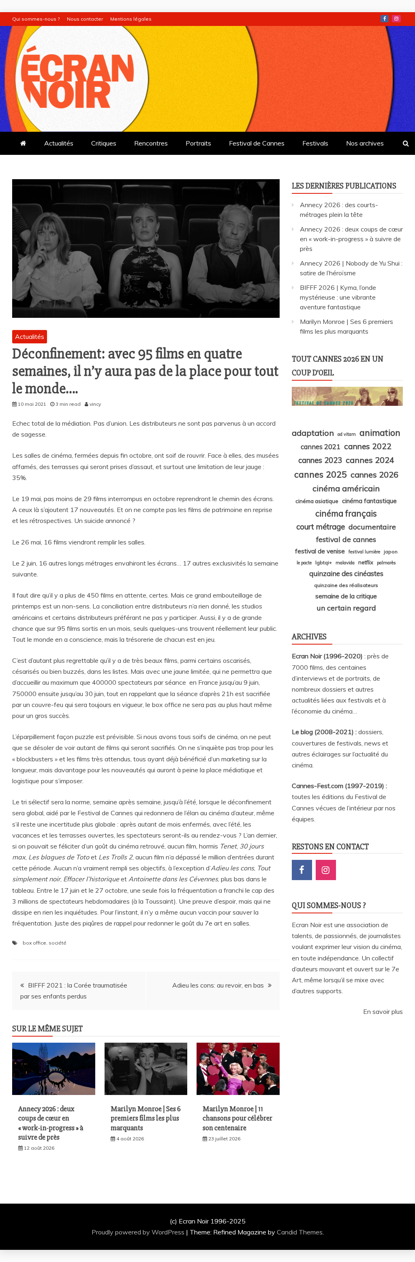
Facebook (385, 18)
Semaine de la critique (346, 596)
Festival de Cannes (257, 143)
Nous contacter (85, 19)
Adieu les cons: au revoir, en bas (218, 985)
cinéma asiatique (316, 501)
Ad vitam (347, 434)
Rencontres (151, 143)
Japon (391, 552)
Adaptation (313, 433)
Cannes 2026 (374, 474)
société (57, 943)
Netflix (365, 562)
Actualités (58, 143)
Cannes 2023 (320, 460)
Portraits (198, 143)
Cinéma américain (346, 488)
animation (379, 432)
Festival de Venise (320, 551)
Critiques (103, 143)
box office (34, 943)
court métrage (320, 526)
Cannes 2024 (370, 460)
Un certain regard (346, 607)
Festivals (315, 143)
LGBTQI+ (323, 562)
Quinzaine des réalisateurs (346, 585)
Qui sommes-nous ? (36, 19)
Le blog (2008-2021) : (325, 732)
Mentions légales (131, 19)
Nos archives (365, 143)
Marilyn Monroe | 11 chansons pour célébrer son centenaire (237, 1118)
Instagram (396, 18)
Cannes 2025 (320, 474)
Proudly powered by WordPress (139, 1232)
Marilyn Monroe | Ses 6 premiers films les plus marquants (146, 1118)
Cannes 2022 (367, 446)
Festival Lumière (364, 552)
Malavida (345, 563)
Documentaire (372, 526)
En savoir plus (383, 1011)
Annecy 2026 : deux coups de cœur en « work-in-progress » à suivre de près (50, 1123)
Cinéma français (346, 513)
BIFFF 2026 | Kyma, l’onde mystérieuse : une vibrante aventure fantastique (338, 297)
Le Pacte (304, 563)
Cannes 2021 (320, 446)
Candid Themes (300, 1232)
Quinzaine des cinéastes (346, 573)
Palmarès (386, 563)
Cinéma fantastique (369, 501)
